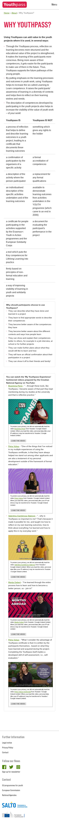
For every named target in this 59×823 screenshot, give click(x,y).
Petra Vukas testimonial (22, 692)
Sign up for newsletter (11, 771)
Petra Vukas (13, 446)
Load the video (18, 441)
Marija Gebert (14, 582)
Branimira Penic (15, 386)
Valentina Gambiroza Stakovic (21, 516)
